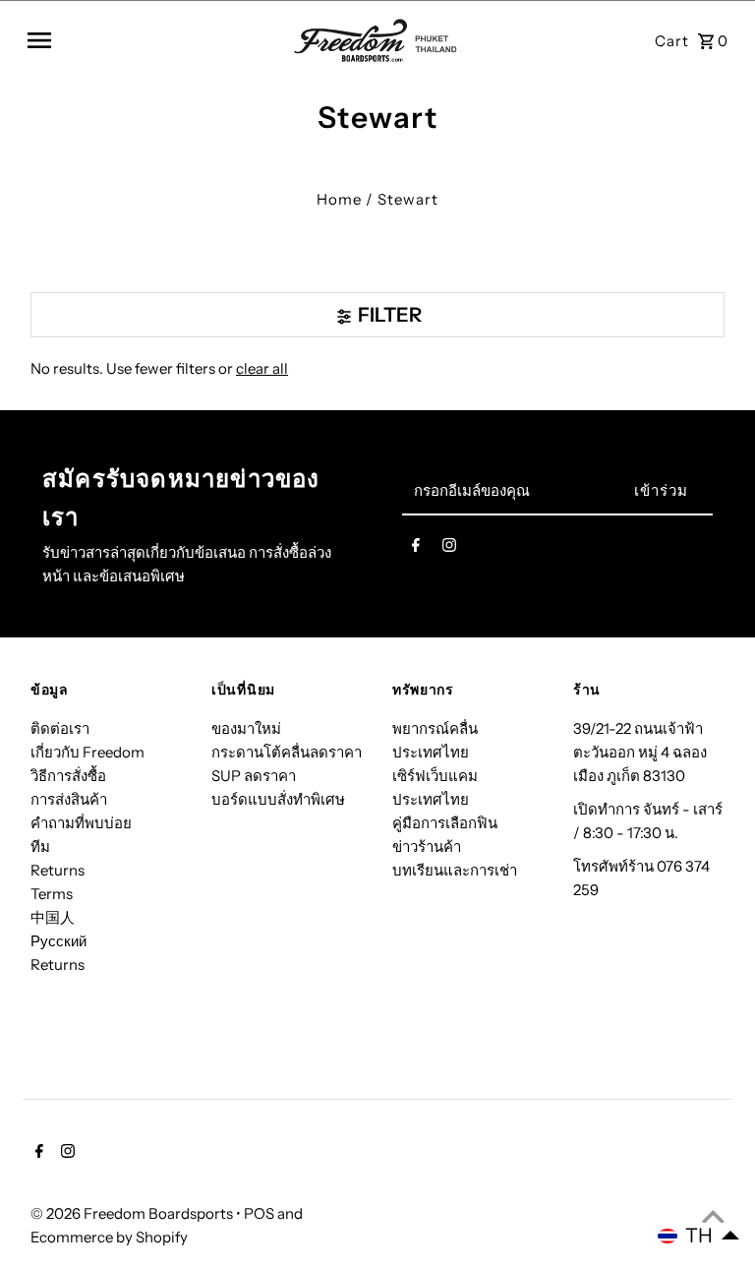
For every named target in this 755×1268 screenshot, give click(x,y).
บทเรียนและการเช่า (454, 870)
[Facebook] (416, 549)
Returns (57, 870)
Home (339, 199)
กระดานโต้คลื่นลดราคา (286, 752)
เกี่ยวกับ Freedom (87, 752)
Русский (58, 941)
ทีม (40, 846)
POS (259, 1213)
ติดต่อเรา (59, 728)
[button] (699, 1235)
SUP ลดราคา (253, 775)
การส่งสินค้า (68, 799)
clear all (262, 368)
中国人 (52, 917)
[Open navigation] (154, 40)
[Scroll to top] (713, 1216)
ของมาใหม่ (246, 728)
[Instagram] (449, 549)
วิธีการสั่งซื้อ (68, 775)
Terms (51, 893)
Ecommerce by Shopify (109, 1237)
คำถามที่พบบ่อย (81, 823)
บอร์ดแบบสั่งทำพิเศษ (278, 799)
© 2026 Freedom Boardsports (133, 1213)
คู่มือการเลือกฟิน (444, 823)
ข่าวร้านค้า (426, 846)
